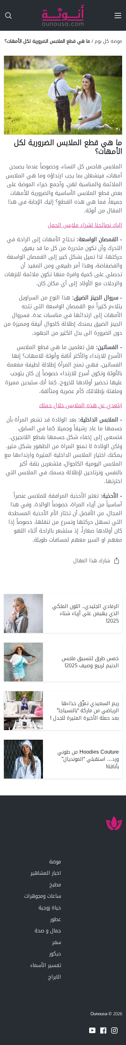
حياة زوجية (49, 908)
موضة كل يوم (108, 41)
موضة (55, 862)
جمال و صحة (48, 931)
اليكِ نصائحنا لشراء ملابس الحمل (85, 225)
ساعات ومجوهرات (42, 896)
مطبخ (55, 885)
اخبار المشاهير (45, 873)
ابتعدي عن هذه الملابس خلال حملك (80, 405)
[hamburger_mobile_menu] (115, 15)
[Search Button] (6, 15)
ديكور (55, 954)
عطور (55, 919)
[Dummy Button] (34, 15)
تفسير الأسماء (45, 965)
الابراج (54, 977)
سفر (56, 942)
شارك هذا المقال (91, 561)
